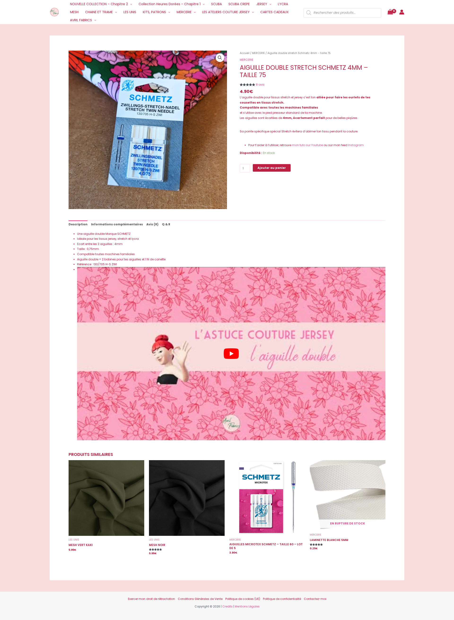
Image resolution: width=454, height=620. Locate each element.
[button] (220, 57)
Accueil (244, 53)
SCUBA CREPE (239, 4)
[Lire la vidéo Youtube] (231, 353)
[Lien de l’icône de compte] (401, 12)
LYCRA (283, 4)
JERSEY (261, 4)
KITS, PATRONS (154, 12)
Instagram (356, 145)
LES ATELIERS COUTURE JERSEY (226, 12)
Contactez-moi (315, 599)
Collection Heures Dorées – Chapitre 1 (170, 4)
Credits (227, 606)
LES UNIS (129, 12)
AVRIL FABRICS (81, 20)
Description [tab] (78, 224)
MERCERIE (184, 12)
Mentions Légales (247, 606)
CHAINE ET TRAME (99, 12)
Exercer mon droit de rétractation (151, 599)
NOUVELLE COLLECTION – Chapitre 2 (99, 4)
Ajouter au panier (272, 168)
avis (260, 85)
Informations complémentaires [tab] (117, 224)
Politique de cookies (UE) (242, 599)
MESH (74, 12)
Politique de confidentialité (282, 599)
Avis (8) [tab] (152, 224)
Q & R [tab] (166, 224)
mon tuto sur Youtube (307, 145)
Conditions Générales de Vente (200, 599)
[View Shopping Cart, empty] (390, 12)
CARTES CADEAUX (274, 12)
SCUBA (216, 4)
